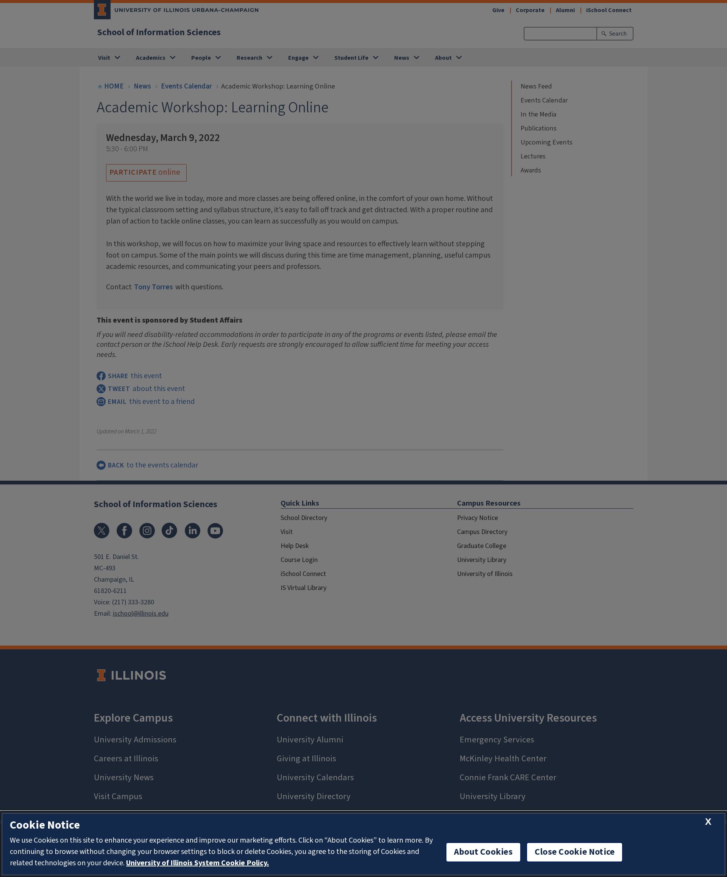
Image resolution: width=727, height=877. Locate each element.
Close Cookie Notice (575, 852)
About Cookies (483, 852)
